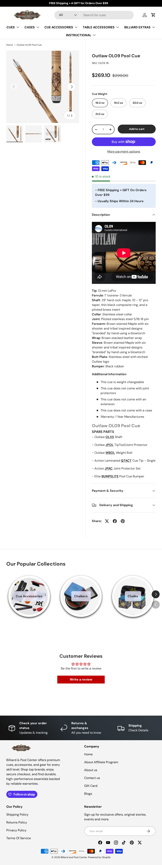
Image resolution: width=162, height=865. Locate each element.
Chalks (133, 596)
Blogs (88, 794)
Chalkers (81, 596)
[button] (153, 15)
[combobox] (94, 15)
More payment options (123, 151)
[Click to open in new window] (107, 521)
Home (9, 45)
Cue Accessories (29, 596)
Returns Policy (16, 822)
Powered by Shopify (99, 857)
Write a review (81, 679)
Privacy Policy (16, 830)
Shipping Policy (17, 814)
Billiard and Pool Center (74, 857)
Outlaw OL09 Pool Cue (29, 45)
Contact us (92, 778)
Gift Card (90, 786)
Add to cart (136, 129)
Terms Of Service (18, 838)
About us (90, 770)
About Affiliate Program (101, 762)
